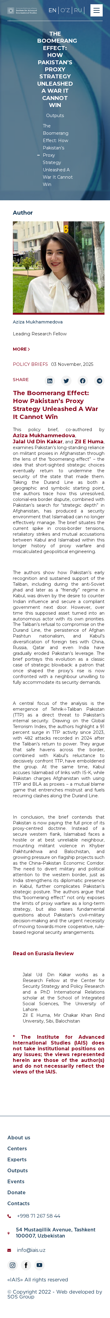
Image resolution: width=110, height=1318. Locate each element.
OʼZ (65, 10)
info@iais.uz (31, 1250)
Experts (17, 1160)
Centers (17, 1149)
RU (78, 10)
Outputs (55, 115)
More (20, 349)
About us (18, 1138)
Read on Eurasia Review (43, 953)
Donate (16, 1193)
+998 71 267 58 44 (38, 1216)
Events (15, 1182)
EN (53, 10)
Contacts (18, 1204)
